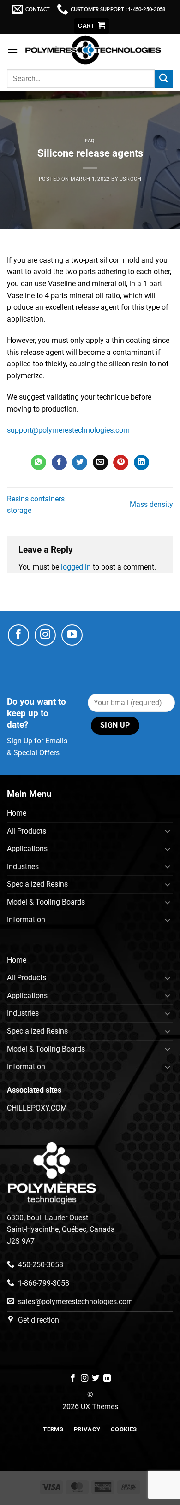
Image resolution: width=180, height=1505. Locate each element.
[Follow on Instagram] (45, 635)
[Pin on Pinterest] (120, 462)
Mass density (151, 504)
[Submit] (164, 79)
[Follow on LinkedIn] (107, 1378)
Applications (27, 848)
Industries (23, 866)
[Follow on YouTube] (72, 635)
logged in (76, 567)
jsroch (130, 179)
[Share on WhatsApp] (38, 462)
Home (16, 813)
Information (26, 919)
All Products (26, 831)
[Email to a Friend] (100, 462)
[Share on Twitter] (79, 462)
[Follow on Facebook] (18, 635)
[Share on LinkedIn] (141, 462)
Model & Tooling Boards (46, 902)
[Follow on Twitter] (95, 1378)
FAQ (90, 141)
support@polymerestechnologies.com (68, 430)
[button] (91, 26)
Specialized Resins (37, 884)
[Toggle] (167, 830)
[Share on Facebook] (59, 462)
